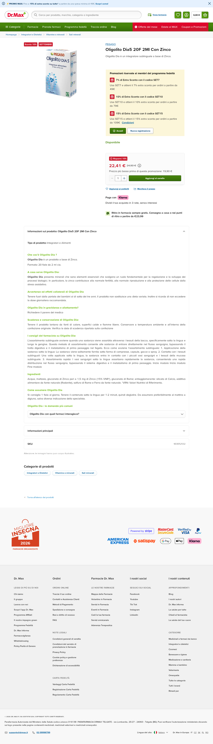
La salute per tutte (177, 609)
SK (199, 732)
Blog (113, 26)
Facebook (135, 594)
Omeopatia (174, 675)
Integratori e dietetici (178, 644)
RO (206, 732)
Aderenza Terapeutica (101, 625)
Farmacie (33, 26)
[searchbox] (86, 15)
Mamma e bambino (178, 665)
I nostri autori (175, 599)
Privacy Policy (59, 652)
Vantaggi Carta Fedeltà (64, 684)
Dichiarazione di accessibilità (66, 665)
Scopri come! (101, 3)
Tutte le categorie (177, 680)
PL (203, 732)
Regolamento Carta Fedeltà (66, 694)
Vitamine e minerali (64, 473)
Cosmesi (173, 649)
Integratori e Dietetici (37, 473)
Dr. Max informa (176, 604)
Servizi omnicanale (100, 620)
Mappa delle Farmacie (101, 594)
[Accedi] (186, 15)
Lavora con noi (21, 604)
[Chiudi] (209, 4)
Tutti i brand (174, 685)
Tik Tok (133, 604)
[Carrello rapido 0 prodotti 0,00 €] (205, 15)
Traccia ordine (99, 26)
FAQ (55, 620)
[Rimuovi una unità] (112, 178)
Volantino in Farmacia (101, 599)
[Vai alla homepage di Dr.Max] (16, 15)
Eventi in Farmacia (99, 609)
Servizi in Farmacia (100, 604)
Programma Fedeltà (23, 625)
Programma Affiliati (23, 615)
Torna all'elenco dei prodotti (40, 497)
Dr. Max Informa (21, 630)
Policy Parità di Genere (25, 646)
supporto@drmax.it (18, 732)
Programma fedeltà (76, 26)
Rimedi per (174, 691)
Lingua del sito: (144, 732)
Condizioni (128, 122)
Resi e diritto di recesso (64, 615)
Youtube (134, 599)
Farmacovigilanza (22, 635)
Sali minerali (88, 473)
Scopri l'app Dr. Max (23, 609)
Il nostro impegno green (25, 620)
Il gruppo (18, 599)
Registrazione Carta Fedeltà (66, 689)
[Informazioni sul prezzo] (139, 165)
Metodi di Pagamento (63, 604)
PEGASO (110, 44)
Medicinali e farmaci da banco (183, 639)
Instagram (135, 609)
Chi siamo (18, 594)
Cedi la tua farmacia (100, 615)
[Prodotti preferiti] (178, 15)
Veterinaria (174, 670)
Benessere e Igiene (178, 654)
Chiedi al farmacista (178, 615)
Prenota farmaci (51, 26)
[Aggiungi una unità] (124, 178)
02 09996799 (43, 732)
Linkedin (134, 615)
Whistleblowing (21, 641)
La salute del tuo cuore (180, 620)
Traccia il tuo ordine (62, 594)
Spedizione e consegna (64, 609)
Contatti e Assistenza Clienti (66, 599)
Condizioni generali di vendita (67, 639)
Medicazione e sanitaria (180, 659)
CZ (195, 732)
